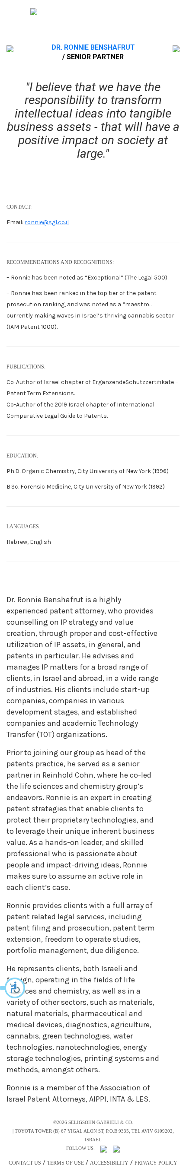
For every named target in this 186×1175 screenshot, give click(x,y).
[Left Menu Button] (30, 11)
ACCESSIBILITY (109, 1163)
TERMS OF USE (65, 1163)
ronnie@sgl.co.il (47, 222)
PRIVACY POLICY (156, 1163)
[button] (13, 988)
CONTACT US (25, 1163)
